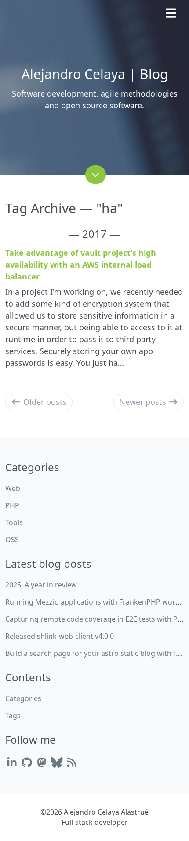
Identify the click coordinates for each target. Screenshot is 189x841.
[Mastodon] (41, 762)
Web (12, 488)
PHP (12, 505)
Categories (23, 698)
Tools (14, 522)
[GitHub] (26, 762)
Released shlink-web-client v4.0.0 (59, 636)
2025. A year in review (41, 585)
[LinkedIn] (11, 762)
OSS (12, 539)
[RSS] (71, 762)
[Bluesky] (56, 762)
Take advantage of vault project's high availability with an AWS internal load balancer (80, 264)
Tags (13, 715)
